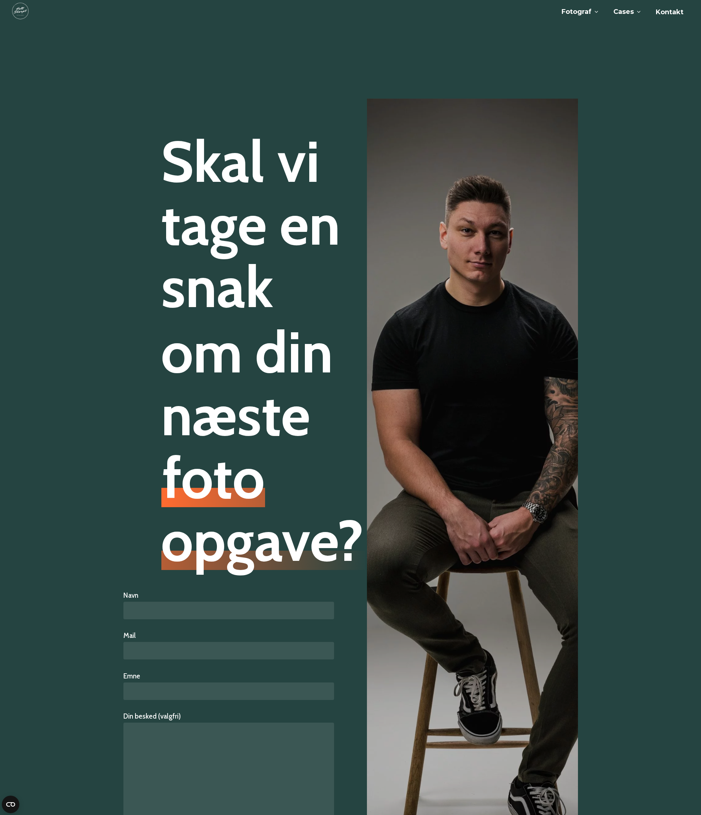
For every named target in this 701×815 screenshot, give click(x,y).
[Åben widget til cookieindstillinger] (10, 804)
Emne (131, 676)
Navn (130, 595)
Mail (129, 635)
